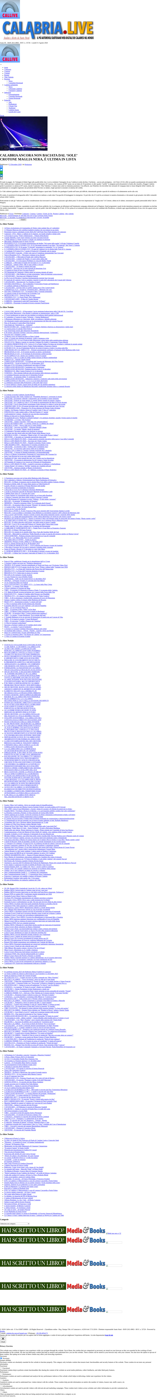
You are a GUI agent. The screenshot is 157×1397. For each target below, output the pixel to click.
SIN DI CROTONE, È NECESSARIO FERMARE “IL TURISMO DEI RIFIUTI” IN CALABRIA (22, 673)
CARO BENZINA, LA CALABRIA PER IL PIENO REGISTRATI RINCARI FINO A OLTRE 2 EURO (22, 780)
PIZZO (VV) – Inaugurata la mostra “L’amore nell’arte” (23, 602)
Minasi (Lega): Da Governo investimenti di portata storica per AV (26, 938)
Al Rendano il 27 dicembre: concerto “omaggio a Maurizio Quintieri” (27, 1055)
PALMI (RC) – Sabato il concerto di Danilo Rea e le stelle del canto (27, 1109)
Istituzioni (7, 92)
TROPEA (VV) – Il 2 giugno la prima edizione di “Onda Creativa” (27, 596)
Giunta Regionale (14, 98)
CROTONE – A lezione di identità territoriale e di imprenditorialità (26, 452)
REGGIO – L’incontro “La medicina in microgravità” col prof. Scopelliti (24, 217)
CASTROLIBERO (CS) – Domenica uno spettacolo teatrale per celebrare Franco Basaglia (35, 1029)
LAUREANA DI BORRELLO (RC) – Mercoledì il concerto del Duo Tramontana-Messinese (35, 1090)
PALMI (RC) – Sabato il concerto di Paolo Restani (21, 1086)
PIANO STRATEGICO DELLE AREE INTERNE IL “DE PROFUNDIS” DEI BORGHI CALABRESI (22, 723)
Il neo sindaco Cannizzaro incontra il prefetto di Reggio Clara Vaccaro (27, 865)
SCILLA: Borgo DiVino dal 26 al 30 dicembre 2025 (22, 543)
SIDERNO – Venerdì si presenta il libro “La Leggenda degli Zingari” (27, 503)
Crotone (7, 73)
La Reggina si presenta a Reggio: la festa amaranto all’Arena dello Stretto (29, 813)
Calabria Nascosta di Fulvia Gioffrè (16, 1165)
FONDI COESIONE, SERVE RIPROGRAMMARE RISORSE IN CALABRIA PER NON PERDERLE (22, 696)
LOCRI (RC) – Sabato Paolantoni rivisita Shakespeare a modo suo (26, 989)
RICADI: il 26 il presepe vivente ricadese (18, 575)
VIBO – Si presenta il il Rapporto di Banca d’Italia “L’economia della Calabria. (31, 590)
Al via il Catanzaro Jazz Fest (13, 1076)
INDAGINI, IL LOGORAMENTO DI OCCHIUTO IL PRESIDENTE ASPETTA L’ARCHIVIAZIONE (22, 661)
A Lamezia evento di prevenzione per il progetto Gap (22, 293)
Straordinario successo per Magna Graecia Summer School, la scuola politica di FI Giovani (34, 807)
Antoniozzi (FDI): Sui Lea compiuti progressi (19, 923)
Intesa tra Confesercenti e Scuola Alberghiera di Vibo (22, 632)
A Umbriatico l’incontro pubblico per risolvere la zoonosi (23, 431)
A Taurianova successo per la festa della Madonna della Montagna (26, 478)
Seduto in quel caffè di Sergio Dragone (17, 1202)
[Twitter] (78, 169)
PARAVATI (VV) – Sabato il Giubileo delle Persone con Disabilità (26, 594)
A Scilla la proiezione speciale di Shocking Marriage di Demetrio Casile (28, 491)
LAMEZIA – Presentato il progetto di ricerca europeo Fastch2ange (26, 303)
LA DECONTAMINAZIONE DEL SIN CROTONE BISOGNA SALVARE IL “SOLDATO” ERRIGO (22, 742)
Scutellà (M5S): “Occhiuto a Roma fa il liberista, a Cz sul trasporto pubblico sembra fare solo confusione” (39, 811)
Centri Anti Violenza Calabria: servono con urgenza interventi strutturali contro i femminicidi (35, 838)
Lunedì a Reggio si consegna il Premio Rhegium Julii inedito (24, 486)
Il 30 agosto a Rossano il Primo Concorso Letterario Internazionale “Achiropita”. (31, 332)
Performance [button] (4, 1372)
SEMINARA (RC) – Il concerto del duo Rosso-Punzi (22, 1097)
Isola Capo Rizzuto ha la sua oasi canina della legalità (22, 456)
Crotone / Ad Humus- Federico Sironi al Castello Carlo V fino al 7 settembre (30, 410)
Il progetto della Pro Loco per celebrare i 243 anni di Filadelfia (25, 606)
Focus (2, 115)
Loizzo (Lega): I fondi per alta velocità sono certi (20, 946)
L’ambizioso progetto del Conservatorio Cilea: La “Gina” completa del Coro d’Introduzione (35, 1124)
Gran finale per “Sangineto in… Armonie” (18, 325)
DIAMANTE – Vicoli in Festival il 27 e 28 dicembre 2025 (24, 363)
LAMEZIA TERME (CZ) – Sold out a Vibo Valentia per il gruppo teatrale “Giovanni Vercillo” (36, 993)
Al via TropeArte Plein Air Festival (16, 582)
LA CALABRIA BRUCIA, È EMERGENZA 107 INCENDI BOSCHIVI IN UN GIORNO (20, 750)
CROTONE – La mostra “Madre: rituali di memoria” (22, 429)
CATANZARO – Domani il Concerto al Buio (19, 1128)
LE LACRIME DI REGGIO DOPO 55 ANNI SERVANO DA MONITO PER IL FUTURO (20, 711)
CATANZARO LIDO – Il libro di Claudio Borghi (21, 299)
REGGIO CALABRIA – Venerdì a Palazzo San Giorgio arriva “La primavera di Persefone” (35, 1031)
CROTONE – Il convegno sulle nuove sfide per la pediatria (24, 448)
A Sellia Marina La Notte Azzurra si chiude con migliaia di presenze (27, 239)
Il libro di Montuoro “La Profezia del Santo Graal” (21, 1186)
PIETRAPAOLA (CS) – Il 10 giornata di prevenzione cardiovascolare (28, 354)
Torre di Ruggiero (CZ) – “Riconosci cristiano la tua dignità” (24, 255)
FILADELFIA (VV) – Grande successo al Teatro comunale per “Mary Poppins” (31, 977)
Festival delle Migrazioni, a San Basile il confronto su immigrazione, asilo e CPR (31, 313)
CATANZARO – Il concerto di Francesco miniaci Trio (22, 1115)
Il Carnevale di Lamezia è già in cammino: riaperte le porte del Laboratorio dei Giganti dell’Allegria (37, 280)
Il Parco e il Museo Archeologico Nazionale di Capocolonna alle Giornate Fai (30, 454)
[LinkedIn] (78, 175)
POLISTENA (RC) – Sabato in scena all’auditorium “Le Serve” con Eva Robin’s (31, 985)
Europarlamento (14, 94)
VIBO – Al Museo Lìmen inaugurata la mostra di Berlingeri (24, 611)
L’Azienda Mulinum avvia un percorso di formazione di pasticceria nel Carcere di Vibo (33, 617)
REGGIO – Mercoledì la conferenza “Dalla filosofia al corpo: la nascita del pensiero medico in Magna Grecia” (41, 534)
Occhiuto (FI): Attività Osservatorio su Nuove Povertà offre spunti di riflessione (31, 931)
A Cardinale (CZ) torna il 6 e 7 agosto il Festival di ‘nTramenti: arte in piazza (30, 251)
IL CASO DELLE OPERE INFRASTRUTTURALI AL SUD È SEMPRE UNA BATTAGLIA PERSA (22, 726)
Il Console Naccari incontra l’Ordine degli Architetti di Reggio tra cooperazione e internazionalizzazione (39, 818)
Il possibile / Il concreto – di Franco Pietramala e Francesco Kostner (27, 1179)
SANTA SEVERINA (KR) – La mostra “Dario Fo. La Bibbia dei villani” (29, 423)
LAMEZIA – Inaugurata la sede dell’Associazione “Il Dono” (24, 301)
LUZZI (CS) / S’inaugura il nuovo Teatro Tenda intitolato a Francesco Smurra (30, 346)
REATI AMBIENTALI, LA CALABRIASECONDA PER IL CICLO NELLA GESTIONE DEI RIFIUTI (26, 699)
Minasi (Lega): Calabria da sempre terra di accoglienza (22, 936)
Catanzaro (7, 69)
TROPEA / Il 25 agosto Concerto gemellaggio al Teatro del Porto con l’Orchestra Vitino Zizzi (35, 565)
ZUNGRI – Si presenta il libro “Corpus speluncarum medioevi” (25, 613)
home (6, 67)
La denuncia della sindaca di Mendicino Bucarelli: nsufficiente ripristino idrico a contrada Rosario (37, 386)
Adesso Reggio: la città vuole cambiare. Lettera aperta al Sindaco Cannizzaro (30, 851)
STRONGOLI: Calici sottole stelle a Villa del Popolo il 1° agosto (26, 412)
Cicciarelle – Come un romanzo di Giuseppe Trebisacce (15, 1160)
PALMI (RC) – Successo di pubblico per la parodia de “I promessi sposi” (29, 1022)
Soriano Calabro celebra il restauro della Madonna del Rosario (25, 600)
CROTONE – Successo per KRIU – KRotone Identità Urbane (25, 427)
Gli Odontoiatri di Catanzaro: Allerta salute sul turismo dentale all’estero (28, 272)
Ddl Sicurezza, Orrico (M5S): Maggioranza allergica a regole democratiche (29, 907)
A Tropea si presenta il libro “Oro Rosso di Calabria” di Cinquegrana (27, 634)
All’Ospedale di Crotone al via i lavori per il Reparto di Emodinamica (27, 462)
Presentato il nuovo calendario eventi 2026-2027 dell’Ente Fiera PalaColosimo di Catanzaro (35, 232)
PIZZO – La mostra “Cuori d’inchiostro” (18, 627)
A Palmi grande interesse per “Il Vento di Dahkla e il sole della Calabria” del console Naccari (35, 859)
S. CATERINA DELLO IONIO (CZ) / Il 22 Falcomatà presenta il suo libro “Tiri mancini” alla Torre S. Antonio (42, 245)
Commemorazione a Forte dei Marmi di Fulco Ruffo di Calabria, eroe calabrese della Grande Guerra (38, 832)
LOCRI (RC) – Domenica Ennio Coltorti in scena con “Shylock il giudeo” (29, 995)
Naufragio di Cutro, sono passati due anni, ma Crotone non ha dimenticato (29, 458)
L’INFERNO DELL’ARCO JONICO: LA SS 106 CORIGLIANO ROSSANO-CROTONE (21, 746)
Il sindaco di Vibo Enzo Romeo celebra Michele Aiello (22, 824)
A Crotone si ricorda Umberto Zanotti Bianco (19, 395)
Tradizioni (12, 108)
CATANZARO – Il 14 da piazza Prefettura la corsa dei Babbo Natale (27, 261)
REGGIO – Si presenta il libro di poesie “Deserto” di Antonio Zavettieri (28, 505)
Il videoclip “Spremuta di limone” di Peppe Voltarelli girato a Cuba (26, 1122)
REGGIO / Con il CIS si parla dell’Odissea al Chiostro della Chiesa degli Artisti (31, 524)
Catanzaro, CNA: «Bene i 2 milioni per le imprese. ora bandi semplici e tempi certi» (32, 234)
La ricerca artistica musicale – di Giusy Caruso (20, 1192)
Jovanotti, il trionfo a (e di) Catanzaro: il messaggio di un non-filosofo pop (29, 834)
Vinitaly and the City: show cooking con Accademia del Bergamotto (27, 526)
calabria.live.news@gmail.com (16, 1333)
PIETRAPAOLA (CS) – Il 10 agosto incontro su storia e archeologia (27, 352)
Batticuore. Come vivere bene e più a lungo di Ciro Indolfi (24, 1167)
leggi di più (109, 1335)
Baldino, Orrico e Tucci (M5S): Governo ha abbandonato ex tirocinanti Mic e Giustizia (33, 917)
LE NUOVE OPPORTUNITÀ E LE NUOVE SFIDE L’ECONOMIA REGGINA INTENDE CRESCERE (22, 734)
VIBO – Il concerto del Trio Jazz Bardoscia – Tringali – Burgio (25, 1120)
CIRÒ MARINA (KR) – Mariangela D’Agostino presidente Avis (26, 445)
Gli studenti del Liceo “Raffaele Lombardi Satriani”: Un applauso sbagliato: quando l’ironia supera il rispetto (40, 418)
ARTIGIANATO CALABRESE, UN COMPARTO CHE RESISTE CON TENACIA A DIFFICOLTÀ (22, 665)
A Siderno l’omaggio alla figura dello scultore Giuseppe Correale (26, 497)
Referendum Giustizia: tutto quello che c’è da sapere (21, 878)
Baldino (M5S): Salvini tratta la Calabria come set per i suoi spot (26, 890)
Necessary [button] (3, 1356)
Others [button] (2, 1390)
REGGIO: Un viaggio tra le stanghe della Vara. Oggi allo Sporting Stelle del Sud (31, 532)
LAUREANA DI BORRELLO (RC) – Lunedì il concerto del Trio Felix (28, 1091)
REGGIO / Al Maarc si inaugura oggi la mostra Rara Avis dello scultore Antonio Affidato (34, 482)
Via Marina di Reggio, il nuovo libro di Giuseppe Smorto (23, 1171)
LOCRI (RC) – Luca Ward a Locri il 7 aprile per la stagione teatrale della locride (31, 1012)
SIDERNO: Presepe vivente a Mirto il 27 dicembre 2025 (23, 542)
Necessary (6, 1358)
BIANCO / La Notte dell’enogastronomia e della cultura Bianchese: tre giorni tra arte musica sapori (37, 516)
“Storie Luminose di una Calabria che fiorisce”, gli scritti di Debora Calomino (30, 1173)
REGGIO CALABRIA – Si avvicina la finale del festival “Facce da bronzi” (29, 1024)
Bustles (2, 1331)
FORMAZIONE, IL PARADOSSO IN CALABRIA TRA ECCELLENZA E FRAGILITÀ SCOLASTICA (23, 669)
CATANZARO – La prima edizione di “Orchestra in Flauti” (24, 1095)
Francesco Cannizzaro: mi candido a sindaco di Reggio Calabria (25, 876)
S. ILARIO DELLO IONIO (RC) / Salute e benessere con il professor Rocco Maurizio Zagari (36, 520)
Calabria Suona (14, 110)
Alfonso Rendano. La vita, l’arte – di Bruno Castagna (22, 1200)
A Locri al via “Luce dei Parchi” (15, 509)
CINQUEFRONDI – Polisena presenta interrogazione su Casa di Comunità (29, 536)
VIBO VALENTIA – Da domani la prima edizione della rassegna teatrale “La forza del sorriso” (36, 1008)
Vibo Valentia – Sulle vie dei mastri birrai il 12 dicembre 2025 (25, 579)
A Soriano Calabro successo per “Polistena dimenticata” (23, 563)
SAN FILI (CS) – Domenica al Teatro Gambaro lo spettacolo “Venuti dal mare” (31, 1043)
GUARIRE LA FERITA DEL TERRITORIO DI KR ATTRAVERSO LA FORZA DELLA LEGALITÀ (22, 792)
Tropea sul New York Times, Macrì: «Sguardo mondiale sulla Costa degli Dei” (30, 826)
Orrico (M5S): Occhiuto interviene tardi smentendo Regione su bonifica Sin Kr (30, 904)
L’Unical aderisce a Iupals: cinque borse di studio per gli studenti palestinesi (29, 384)
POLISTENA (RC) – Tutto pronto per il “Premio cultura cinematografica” (29, 999)
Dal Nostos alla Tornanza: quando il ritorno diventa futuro (23, 861)
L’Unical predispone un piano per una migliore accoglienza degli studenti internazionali (33, 315)
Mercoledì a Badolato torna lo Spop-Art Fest (19, 241)
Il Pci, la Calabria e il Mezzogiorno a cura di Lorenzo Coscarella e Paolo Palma (31, 1181)
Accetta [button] (93, 1335)
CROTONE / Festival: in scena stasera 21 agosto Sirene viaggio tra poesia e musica (32, 400)
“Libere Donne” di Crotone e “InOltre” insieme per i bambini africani (27, 466)
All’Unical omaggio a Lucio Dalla (15, 1111)
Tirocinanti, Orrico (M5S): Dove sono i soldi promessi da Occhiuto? (27, 900)
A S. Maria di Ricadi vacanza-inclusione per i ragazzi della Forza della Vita (29, 592)
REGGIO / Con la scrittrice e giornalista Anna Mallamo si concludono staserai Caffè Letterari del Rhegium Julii (41, 513)
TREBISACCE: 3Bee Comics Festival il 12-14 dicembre (23, 371)
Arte (10, 102)
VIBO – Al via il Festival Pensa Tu (16, 607)
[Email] (78, 178)
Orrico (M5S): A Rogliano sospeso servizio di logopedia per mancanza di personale (32, 911)
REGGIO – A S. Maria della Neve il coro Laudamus (22, 538)
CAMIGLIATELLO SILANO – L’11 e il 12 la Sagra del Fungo (26, 381)
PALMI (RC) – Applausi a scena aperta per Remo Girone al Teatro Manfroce (30, 1037)
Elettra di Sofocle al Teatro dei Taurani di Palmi (20, 975)
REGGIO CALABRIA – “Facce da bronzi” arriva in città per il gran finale (29, 979)
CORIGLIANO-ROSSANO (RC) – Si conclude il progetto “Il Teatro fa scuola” (31, 1016)
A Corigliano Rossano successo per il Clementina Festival (23, 375)
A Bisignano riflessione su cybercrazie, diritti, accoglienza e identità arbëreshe (30, 319)
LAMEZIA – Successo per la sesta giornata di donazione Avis (25, 268)
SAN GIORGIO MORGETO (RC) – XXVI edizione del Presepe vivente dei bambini (33, 545)
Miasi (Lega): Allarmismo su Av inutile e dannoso (21, 950)
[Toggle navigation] (1, 64)
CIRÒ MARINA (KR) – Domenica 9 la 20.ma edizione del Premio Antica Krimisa (32, 408)
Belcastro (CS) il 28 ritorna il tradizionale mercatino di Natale (24, 365)
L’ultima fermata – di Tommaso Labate (17, 1208)
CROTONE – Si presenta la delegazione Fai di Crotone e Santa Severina (29, 460)
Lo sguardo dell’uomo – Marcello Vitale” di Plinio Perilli (23, 1169)
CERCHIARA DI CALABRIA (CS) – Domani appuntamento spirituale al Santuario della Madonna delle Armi (41, 350)
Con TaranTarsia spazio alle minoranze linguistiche (21, 331)
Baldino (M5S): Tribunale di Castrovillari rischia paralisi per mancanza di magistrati (32, 925)
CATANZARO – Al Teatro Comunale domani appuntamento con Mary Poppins (31, 1026)
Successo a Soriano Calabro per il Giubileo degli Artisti (22, 625)
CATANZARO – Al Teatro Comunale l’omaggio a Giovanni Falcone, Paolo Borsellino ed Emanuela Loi (39, 1047)
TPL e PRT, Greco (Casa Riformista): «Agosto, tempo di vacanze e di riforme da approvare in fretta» (38, 809)
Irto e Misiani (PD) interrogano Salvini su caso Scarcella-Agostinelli (27, 909)
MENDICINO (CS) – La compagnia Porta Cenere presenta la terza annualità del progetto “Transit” (37, 991)
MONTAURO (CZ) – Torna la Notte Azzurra (19, 295)
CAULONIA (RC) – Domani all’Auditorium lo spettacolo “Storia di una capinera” (32, 1039)
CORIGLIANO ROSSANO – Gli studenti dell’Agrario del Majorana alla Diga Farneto (33, 361)
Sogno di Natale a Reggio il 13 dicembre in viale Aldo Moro (24, 549)
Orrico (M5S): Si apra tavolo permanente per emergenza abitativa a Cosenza (30, 961)
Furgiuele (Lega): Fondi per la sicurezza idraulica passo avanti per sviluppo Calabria (32, 913)
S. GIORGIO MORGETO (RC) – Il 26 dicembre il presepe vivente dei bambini (31, 551)
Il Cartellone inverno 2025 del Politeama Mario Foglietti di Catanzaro (27, 972)
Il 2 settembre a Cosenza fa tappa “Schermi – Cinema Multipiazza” (26, 317)
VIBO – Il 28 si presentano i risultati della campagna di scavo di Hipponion (29, 598)
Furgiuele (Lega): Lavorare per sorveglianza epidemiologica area (26, 915)
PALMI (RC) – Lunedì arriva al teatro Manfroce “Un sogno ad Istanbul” (28, 1033)
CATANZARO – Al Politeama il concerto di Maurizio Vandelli (25, 1107)
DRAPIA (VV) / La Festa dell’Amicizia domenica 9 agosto (24, 571)
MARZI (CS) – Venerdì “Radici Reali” (17, 359)
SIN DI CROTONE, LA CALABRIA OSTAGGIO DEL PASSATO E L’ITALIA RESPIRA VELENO (22, 715)
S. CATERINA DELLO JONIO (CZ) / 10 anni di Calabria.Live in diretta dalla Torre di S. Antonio (37, 249)
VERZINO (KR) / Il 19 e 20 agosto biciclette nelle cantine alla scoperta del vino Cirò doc (34, 406)
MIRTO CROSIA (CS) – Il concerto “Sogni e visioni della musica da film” (29, 1099)
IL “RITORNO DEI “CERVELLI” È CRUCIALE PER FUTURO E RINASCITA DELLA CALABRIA (22, 730)
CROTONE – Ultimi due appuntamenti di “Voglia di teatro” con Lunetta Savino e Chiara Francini (37, 981)
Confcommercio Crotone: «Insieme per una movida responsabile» (26, 414)
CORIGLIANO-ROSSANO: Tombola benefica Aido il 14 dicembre (27, 369)
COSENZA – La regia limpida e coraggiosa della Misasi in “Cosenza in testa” (30, 997)
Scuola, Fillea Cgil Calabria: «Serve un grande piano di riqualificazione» (28, 805)
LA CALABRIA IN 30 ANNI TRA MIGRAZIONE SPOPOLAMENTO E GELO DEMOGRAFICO (22, 784)
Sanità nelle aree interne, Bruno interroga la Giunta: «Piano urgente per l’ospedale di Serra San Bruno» (38, 830)
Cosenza (7, 71)
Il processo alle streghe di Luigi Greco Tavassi (19, 1154)
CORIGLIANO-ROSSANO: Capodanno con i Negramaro (24, 367)
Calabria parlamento (11, 85)
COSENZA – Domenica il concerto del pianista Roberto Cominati (26, 1117)
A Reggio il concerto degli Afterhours (17, 1066)
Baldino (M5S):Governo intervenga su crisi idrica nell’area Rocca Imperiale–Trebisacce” (34, 892)
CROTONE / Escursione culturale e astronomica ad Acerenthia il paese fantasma (31, 398)
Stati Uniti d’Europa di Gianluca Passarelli (18, 1163)
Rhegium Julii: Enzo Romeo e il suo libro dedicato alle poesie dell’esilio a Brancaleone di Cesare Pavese (39, 847)
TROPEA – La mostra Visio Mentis (16, 586)
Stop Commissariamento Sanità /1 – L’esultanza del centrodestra (25, 872)
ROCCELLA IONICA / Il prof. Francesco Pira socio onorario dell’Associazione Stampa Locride (37, 511)
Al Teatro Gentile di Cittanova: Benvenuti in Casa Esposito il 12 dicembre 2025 (31, 974)
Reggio (6, 75)
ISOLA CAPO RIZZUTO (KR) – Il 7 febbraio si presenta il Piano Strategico (30, 470)
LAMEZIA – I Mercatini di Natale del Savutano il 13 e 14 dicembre (27, 263)
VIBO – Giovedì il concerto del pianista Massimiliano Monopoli (26, 1126)
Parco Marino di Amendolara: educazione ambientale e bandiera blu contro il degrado (33, 857)
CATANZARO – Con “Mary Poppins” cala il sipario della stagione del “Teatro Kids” (33, 1020)
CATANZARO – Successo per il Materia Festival (21, 276)
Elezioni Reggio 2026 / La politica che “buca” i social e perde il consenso (29, 867)
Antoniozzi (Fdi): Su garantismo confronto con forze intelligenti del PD (28, 959)
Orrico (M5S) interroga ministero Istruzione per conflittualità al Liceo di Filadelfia (31, 919)
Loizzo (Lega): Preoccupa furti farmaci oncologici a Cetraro (24, 952)
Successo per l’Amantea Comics (15, 334)
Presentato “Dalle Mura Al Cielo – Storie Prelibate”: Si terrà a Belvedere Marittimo (32, 828)
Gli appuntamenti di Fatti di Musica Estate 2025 (20, 1065)
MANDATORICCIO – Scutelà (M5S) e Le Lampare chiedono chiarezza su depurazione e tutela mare (38, 327)
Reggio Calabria (58, 214)
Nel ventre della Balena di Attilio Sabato (17, 1194)
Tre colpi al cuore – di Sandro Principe (17, 1210)
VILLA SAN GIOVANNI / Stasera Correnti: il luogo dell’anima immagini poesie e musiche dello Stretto (39, 515)
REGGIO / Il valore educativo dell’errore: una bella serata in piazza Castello (30, 522)
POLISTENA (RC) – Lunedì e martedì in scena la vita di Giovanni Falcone (29, 1027)
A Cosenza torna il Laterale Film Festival (18, 329)
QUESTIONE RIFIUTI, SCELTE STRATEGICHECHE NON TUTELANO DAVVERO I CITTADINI (22, 761)
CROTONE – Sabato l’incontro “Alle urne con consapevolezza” (26, 422)
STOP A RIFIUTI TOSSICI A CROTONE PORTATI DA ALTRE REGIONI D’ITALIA (19, 707)
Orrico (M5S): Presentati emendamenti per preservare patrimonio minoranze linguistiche (33, 944)
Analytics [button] (3, 1378)
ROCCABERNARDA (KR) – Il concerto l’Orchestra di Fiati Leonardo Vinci (30, 1101)
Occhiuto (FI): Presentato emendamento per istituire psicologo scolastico (28, 898)
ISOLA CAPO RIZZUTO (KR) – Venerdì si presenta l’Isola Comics (27, 443)
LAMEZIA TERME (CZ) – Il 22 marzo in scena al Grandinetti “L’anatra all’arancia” (33, 1041)
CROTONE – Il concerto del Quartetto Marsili (20, 1130)
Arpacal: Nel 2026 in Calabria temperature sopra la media (23, 817)
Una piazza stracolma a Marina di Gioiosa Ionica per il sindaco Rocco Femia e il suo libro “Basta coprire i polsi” (42, 840)
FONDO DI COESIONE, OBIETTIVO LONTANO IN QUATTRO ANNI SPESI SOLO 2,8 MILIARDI (22, 703)
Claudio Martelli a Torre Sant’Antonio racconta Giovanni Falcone (26, 238)
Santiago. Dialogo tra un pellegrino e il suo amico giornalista (24, 1185)
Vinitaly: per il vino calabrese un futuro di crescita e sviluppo (24, 870)
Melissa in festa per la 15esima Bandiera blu (19, 416)
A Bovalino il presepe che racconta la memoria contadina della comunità (28, 547)
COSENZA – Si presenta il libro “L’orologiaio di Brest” (23, 377)
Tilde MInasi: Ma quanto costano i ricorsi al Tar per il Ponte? (24, 948)
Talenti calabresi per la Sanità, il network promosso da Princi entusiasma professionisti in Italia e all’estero (39, 815)
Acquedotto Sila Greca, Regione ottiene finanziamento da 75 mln (26, 822)
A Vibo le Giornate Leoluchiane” (15, 623)
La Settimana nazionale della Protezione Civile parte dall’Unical (25, 383)
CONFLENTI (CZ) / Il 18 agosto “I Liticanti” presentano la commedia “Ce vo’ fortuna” (34, 247)
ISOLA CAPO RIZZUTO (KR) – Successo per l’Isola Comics (25, 441)
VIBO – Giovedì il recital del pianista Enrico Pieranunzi (23, 1113)
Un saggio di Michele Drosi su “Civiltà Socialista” (21, 1158)
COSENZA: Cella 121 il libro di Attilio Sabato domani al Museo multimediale (30, 357)
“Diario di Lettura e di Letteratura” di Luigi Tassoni (21, 1156)
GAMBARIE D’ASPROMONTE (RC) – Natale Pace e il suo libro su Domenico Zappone (35, 528)
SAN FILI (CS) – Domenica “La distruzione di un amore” (24, 1118)
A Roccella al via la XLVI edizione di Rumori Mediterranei (24, 490)
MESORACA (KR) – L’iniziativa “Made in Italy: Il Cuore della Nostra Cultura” (31, 435)
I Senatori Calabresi (15, 91)
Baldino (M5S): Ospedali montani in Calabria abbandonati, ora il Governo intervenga (33, 958)
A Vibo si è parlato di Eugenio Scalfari (17, 636)
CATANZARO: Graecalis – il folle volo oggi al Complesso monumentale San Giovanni (34, 253)
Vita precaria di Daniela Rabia (14, 1152)
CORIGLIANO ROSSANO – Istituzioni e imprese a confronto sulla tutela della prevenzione (35, 379)
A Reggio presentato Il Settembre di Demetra (19, 488)
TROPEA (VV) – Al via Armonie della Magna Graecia (23, 1074)
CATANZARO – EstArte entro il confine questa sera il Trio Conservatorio (29, 288)
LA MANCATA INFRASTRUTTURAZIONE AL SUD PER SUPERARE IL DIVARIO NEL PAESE (22, 776)
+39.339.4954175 (42, 1333)
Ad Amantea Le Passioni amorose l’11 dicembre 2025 (22, 1061)
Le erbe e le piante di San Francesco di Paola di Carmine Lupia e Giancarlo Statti (31, 1140)
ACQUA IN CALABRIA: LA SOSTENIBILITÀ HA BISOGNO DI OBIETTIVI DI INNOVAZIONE (22, 788)
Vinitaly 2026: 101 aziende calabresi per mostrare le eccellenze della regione (30, 868)
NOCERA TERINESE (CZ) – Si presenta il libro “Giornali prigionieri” (28, 291)
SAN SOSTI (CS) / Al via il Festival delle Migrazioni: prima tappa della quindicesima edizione (36, 340)
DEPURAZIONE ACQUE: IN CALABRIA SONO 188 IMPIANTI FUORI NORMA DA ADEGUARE (22, 738)
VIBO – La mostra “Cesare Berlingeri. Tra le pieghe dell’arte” (25, 615)
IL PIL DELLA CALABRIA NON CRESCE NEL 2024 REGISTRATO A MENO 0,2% (19, 796)
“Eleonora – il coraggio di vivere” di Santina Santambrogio (24, 1142)
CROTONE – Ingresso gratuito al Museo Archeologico (23, 468)
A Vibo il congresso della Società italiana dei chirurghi (22, 604)
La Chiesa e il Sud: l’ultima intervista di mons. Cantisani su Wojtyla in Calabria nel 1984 (34, 1215)
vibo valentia (69, 214)
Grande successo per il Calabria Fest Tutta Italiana (21, 1084)
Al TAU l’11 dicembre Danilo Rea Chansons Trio (21, 1059)
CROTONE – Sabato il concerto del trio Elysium (20, 1105)
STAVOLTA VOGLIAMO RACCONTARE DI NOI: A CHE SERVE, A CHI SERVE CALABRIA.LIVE (22, 646)
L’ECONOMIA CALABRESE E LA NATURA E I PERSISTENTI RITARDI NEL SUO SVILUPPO (22, 765)
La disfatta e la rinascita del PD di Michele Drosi (20, 1196)
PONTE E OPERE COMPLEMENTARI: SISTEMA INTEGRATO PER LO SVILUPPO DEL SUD (22, 769)
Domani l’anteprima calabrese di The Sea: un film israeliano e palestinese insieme (31, 845)
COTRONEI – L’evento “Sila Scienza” (17, 420)
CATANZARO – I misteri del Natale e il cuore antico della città (25, 259)
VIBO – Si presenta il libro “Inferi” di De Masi (20, 609)
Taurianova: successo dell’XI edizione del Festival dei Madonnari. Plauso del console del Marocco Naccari (40, 863)
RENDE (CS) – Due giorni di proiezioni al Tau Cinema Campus (26, 1014)
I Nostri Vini (13, 106)
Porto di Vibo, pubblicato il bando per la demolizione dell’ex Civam (27, 561)
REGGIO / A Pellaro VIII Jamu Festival (17, 530)
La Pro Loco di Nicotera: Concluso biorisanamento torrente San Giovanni (29, 278)
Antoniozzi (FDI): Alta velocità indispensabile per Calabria (24, 954)
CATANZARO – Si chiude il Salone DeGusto (20, 266)
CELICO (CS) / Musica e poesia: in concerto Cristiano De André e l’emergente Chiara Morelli (36, 342)
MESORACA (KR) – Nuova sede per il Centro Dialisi (22, 425)
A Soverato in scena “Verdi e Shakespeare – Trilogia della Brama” (26, 236)
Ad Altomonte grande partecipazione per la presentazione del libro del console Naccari (33, 321)
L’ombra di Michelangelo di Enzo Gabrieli (18, 1198)
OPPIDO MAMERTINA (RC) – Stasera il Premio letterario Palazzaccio (28, 855)
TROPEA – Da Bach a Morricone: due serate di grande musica (25, 1072)
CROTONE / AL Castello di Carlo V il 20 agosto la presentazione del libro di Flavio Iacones (35, 402)
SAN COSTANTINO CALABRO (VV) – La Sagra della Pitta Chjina (28, 584)
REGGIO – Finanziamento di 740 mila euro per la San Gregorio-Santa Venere (26, 216)
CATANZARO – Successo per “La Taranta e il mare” (22, 282)
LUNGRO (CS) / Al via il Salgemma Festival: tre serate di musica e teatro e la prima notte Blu (36, 348)
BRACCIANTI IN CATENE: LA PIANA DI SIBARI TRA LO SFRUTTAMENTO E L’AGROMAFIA (22, 773)
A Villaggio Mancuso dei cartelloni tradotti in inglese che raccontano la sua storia (31, 230)
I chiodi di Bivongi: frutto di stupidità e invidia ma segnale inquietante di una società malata (35, 842)
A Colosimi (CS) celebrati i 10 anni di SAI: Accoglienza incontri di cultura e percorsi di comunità (37, 843)
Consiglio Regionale (15, 96)
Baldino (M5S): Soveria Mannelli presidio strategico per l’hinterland (27, 934)
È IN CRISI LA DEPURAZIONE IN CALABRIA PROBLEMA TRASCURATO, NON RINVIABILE (22, 684)
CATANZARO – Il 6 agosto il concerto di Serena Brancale (24, 1068)
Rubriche (7, 100)
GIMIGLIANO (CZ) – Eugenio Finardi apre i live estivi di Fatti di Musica (29, 1078)
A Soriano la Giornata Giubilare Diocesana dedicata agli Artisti (25, 629)
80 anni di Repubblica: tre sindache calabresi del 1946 (22, 880)
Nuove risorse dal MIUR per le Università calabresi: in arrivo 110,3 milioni (29, 853)
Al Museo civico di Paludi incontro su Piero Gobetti (21, 336)
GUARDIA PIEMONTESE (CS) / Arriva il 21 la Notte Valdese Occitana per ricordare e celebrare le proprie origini (43, 344)
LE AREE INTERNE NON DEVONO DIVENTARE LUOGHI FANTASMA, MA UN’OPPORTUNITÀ (23, 680)
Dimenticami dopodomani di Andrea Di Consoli (20, 1150)
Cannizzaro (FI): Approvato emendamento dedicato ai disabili (25, 963)
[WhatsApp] (78, 172)
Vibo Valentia (8, 77)
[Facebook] (78, 167)
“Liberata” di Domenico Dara (14, 1144)
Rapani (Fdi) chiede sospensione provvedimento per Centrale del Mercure (29, 942)
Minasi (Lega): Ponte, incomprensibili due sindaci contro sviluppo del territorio (30, 929)
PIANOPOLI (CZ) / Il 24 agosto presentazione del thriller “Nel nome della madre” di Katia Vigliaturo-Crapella (41, 243)
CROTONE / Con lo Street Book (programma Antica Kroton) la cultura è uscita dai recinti (34, 404)
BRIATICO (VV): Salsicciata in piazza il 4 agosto (21, 573)
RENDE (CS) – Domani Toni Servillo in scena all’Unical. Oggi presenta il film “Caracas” (34, 1045)
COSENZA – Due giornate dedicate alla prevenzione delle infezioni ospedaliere (31, 373)
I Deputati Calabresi (15, 89)
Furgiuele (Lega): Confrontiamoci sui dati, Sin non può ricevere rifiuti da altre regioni (33, 902)
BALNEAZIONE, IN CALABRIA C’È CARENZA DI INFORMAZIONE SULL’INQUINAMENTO (22, 757)
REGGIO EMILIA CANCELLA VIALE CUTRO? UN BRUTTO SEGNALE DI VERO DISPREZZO (22, 653)
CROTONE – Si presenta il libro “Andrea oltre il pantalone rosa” (26, 447)
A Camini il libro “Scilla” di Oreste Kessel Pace (20, 507)
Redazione (28, 164)
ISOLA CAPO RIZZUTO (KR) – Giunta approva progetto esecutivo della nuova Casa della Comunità (39, 439)
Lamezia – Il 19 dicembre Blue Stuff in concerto (20, 1063)
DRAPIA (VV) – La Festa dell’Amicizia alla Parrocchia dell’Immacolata (28, 569)
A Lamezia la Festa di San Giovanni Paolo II (19, 270)
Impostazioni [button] (100, 1335)
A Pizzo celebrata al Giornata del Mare (17, 588)
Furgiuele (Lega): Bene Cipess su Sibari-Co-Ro (20, 896)
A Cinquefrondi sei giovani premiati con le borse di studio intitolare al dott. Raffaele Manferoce (36, 820)
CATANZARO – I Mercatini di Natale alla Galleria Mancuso (25, 257)
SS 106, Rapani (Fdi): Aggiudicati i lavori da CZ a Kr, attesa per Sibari (28, 888)
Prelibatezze (13, 104)
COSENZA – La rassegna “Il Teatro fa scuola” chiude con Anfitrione (27, 987)
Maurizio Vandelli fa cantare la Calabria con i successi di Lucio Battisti (28, 1103)
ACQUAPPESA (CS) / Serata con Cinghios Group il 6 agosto (25, 356)
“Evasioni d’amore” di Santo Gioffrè (16, 1148)
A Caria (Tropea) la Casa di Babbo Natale (18, 577)
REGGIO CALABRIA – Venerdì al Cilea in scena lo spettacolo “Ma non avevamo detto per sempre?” (38, 1035)
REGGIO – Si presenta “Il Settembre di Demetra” (21, 501)
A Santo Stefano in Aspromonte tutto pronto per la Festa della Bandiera (28, 495)
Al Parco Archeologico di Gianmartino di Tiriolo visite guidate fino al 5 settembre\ (31, 228)
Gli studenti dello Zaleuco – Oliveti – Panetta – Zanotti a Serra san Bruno (29, 631)
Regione (7, 79)
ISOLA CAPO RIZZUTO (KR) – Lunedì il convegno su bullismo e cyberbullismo (32, 464)
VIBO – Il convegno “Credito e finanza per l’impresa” (22, 621)
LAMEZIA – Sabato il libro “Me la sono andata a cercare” (24, 264)
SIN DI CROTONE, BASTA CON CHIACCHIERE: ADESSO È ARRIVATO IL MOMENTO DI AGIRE (22, 688)
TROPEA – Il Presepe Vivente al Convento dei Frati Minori (24, 581)
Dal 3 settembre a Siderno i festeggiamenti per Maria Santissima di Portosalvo (30, 480)
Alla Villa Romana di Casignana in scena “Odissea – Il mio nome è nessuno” (30, 499)
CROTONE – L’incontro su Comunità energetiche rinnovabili (25, 437)
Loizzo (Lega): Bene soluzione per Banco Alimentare (22, 927)
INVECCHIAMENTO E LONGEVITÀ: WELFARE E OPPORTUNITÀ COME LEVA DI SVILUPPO (22, 657)
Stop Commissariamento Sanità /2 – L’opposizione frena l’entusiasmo (27, 874)
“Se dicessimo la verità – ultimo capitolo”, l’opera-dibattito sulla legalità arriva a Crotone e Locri (36, 1018)
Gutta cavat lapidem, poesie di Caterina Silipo (19, 1177)
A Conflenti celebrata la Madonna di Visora (19, 286)
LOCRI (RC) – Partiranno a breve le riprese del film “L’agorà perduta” (28, 1002)
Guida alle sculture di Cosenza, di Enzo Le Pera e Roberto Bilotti (26, 1175)
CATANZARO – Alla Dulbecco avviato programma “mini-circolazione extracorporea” (33, 274)
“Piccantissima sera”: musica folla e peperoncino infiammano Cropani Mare (29, 849)
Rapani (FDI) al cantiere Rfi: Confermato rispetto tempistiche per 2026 (28, 894)
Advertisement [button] (5, 1384)
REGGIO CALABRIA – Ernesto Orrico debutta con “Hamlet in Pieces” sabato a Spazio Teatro (36, 1010)
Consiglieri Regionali (16, 83)
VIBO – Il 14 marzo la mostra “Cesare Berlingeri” (21, 619)
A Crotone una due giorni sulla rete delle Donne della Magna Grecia (27, 433)
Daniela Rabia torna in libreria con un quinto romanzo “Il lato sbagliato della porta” (32, 1183)
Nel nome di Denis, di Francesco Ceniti (17, 1204)
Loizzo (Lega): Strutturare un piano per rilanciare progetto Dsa (25, 933)
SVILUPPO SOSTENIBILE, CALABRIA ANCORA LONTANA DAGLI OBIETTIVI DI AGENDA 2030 (23, 719)
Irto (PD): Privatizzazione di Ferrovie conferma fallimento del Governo (28, 940)
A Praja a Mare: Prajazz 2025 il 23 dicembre (19, 1057)
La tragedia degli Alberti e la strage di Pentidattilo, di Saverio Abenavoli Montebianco (33, 1213)
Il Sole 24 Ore (47, 214)
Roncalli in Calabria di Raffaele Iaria (16, 1188)
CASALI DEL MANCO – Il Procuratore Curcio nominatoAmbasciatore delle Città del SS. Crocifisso (38, 311)
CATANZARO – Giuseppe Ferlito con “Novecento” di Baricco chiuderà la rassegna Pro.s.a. (35, 983)
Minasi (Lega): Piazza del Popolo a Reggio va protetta (22, 956)
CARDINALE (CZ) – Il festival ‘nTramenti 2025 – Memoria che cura (28, 289)
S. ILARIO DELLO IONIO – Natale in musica (20, 540)
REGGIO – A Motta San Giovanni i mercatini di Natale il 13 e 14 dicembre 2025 (31, 553)
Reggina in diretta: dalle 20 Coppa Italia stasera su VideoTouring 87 (27, 484)
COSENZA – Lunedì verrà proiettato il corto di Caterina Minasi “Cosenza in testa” (32, 1004)
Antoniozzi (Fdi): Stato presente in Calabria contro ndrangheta (25, 906)
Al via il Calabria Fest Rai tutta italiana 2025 (19, 1088)
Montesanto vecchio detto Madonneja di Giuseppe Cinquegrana (25, 1146)
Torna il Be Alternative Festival (14, 1070)
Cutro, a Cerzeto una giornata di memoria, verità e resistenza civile (26, 338)
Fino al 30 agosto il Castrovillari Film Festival (19, 323)
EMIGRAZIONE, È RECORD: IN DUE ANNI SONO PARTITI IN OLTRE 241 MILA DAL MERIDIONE (23, 753)
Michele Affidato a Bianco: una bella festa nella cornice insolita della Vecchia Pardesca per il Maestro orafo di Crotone (44, 836)
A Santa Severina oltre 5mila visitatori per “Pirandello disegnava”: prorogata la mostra (33, 397)
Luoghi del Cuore (15, 112)
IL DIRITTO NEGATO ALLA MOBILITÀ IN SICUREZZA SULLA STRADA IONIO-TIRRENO (22, 692)
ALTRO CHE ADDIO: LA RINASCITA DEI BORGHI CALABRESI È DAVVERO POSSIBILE (22, 649)
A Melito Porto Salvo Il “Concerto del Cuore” (19, 493)
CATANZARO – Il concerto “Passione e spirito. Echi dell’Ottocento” (27, 1080)
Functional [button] (3, 1366)
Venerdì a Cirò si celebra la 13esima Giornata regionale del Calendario (28, 450)
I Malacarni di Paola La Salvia (14, 1138)
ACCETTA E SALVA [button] (7, 1396)
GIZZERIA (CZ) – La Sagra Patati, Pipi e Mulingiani (22, 297)
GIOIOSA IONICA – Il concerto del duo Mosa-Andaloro (23, 1082)
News (10, 81)
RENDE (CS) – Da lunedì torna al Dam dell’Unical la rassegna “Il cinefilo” (29, 1006)
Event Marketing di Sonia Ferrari (15, 1211)
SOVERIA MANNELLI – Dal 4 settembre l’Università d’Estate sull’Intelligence (31, 284)
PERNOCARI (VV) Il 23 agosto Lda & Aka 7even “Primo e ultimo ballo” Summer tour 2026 (36, 567)
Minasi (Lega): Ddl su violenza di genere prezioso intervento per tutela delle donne (32, 921)
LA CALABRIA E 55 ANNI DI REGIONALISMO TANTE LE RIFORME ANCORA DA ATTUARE (22, 676)
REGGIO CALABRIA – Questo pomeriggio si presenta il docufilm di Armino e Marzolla (34, 1001)
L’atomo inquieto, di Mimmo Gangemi (17, 1206)
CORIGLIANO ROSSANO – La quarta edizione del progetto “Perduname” (30, 1093)
